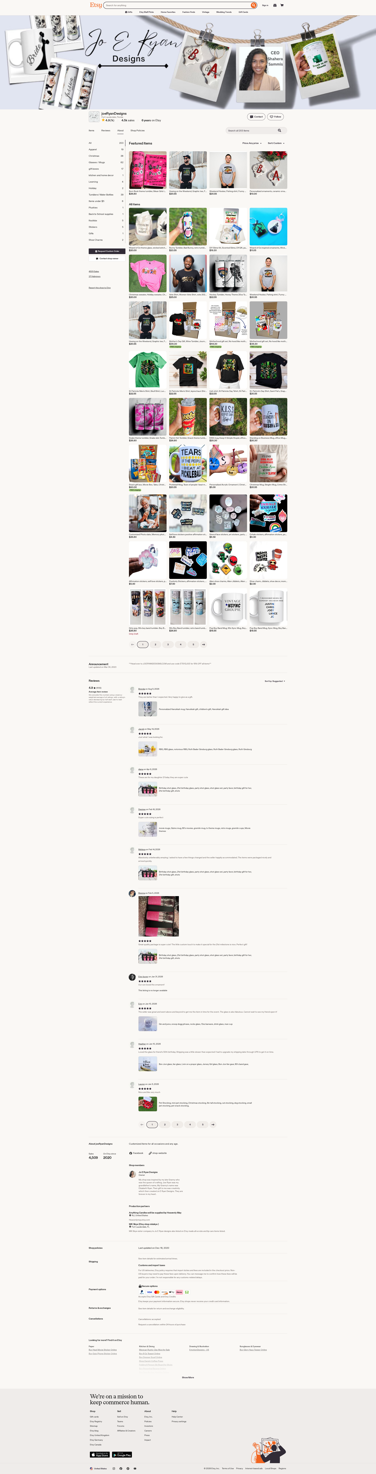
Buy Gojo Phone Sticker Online (103, 1353)
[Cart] (282, 5)
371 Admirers (94, 276)
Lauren (141, 1084)
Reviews (105, 130)
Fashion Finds (188, 12)
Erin (140, 1004)
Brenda (141, 689)
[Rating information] (103, 120)
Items (91, 130)
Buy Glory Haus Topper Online (253, 1350)
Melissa (141, 849)
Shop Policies (138, 130)
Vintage (205, 12)
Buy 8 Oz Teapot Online (149, 1353)
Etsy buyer (143, 976)
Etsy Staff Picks (146, 12)
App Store (100, 1455)
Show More (188, 1377)
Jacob (141, 729)
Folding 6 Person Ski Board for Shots (155, 1365)
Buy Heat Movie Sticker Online (103, 1350)
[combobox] (176, 5)
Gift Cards (243, 12)
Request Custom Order (108, 251)
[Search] (253, 5)
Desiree (142, 809)
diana (140, 769)
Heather (142, 1044)
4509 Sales (94, 271)
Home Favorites (168, 12)
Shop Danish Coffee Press (151, 1361)
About (120, 130)
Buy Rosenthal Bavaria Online (152, 1368)
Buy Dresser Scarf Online (150, 1357)
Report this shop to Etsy (100, 288)
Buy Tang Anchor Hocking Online (154, 1372)
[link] (132, 644)
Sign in (265, 5)
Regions (282, 1468)
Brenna (141, 893)
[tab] (107, 143)
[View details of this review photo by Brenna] (159, 916)
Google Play (122, 1455)
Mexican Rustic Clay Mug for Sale (154, 1350)
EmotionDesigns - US (199, 1350)
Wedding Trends (224, 12)
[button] (256, 116)
